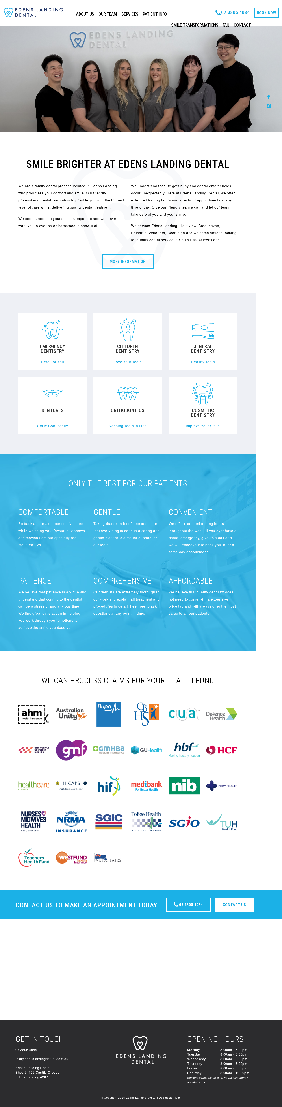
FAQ (226, 25)
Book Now (266, 12)
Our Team (107, 14)
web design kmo (170, 1097)
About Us (85, 14)
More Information (128, 261)
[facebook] (269, 97)
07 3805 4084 (190, 904)
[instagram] (269, 105)
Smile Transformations (194, 25)
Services (129, 14)
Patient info (155, 14)
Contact (242, 25)
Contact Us (234, 904)
